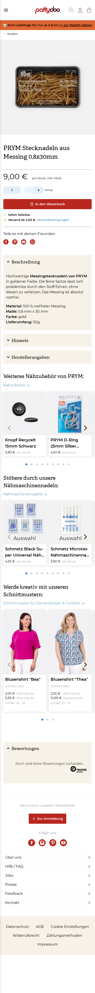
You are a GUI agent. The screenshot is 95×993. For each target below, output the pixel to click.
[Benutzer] (80, 10)
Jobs (9, 875)
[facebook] (31, 842)
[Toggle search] (71, 10)
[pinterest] (52, 842)
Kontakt (12, 903)
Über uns (13, 857)
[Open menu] (6, 10)
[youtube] (63, 842)
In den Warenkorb (50, 204)
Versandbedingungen (53, 220)
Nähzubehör (14, 385)
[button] (89, 10)
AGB (40, 927)
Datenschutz (17, 927)
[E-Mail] (23, 241)
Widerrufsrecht (26, 935)
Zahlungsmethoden (64, 935)
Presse (11, 884)
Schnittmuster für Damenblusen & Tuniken (41, 603)
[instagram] (42, 842)
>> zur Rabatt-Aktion (75, 25)
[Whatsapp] (32, 241)
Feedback (14, 893)
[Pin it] (14, 241)
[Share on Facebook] (6, 241)
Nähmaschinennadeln (23, 494)
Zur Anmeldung (50, 819)
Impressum (47, 944)
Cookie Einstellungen (70, 927)
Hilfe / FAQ (14, 866)
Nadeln (10, 34)
